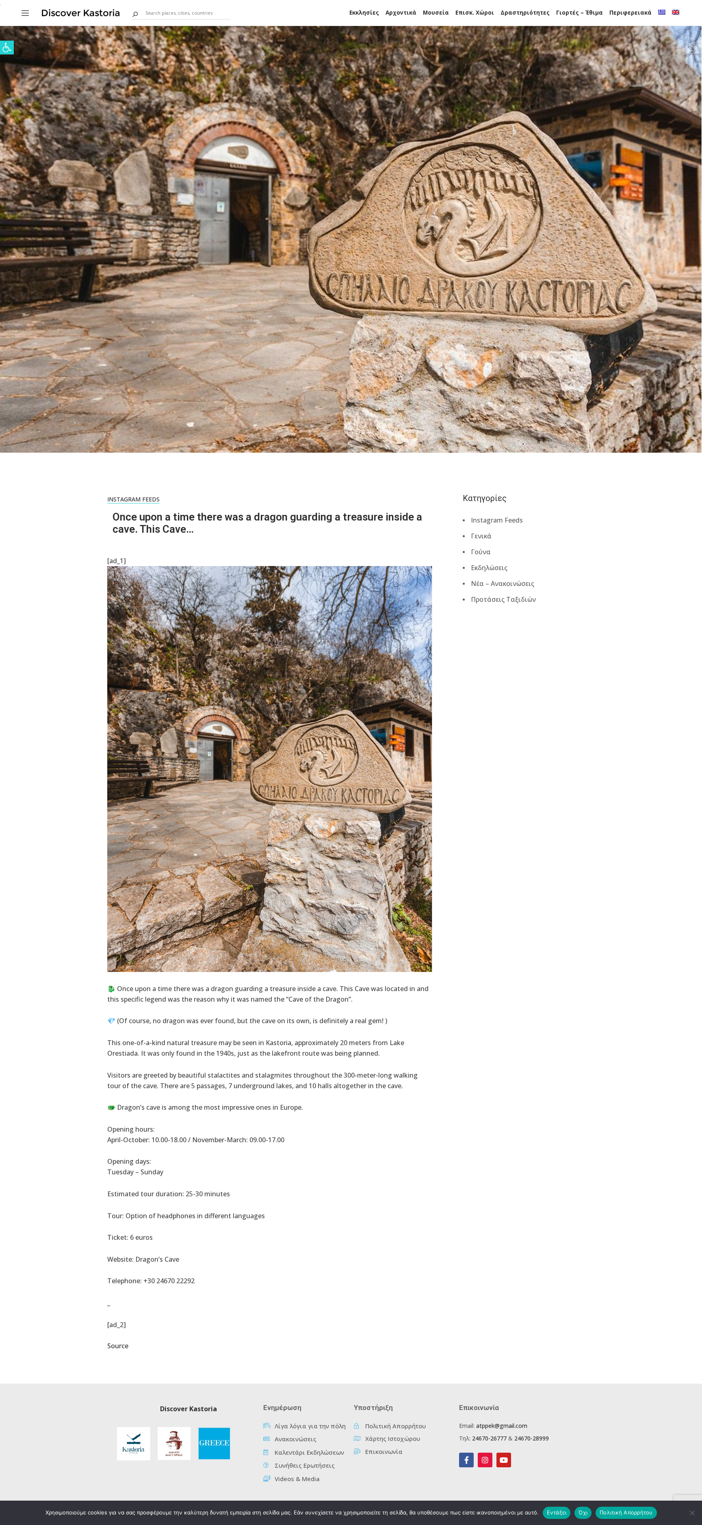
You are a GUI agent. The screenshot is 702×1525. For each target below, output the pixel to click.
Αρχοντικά (401, 12)
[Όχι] (692, 1513)
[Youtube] (503, 1460)
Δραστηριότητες (525, 12)
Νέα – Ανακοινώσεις (502, 583)
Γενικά (481, 535)
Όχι (582, 1512)
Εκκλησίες (364, 12)
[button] (7, 47)
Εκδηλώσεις (489, 567)
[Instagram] (485, 1460)
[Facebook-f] (466, 1460)
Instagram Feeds (133, 499)
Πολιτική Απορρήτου (626, 1512)
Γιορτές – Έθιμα (579, 12)
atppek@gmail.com (501, 1426)
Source (117, 1345)
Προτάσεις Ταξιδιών (503, 599)
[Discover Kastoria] (80, 12)
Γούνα (481, 551)
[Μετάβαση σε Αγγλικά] (676, 12)
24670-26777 (489, 1438)
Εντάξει (557, 1512)
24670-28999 (531, 1438)
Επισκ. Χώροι (474, 12)
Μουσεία (436, 12)
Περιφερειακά (630, 12)
